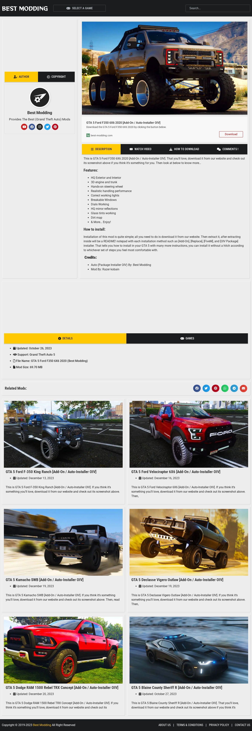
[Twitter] (47, 127)
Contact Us (242, 725)
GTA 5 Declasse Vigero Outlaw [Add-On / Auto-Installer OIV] (177, 580)
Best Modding (25, 8)
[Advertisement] (40, 44)
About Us (164, 725)
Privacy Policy (219, 725)
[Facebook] (32, 127)
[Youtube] (24, 127)
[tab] (21, 77)
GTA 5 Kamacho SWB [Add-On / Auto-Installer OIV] (44, 580)
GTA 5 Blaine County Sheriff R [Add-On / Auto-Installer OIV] (176, 687)
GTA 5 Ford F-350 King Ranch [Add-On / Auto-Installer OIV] (51, 472)
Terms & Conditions (190, 725)
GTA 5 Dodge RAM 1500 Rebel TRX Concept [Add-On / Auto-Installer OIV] (62, 687)
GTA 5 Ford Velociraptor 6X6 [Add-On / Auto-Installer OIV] (175, 472)
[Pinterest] (55, 127)
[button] (86, 68)
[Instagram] (40, 127)
